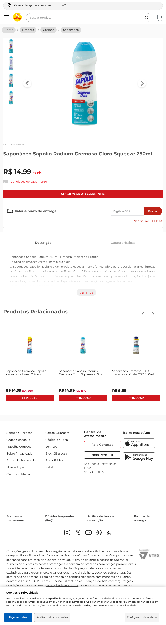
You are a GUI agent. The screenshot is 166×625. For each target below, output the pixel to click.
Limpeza (28, 30)
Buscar (152, 211)
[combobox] (88, 17)
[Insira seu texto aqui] (99, 533)
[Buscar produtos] (146, 17)
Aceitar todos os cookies (52, 617)
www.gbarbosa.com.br (62, 585)
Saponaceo (71, 30)
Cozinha (48, 30)
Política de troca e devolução (100, 518)
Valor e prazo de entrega (35, 211)
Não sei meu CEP (146, 221)
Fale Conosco (102, 445)
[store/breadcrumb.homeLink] (9, 30)
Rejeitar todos (18, 617)
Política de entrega (142, 518)
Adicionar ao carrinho (83, 194)
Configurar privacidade (142, 617)
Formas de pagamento (15, 518)
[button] (36, 5)
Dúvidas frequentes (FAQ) (59, 518)
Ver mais (86, 292)
